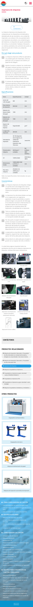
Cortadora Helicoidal (8, 554)
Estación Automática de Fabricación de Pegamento (16, 565)
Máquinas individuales (9, 538)
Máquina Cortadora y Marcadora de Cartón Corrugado (17, 552)
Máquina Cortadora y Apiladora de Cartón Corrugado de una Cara (17, 562)
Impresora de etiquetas (10, 366)
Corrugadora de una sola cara (10, 536)
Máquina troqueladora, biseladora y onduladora (16, 387)
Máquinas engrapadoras (9, 586)
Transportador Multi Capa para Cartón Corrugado (16, 542)
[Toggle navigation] (30, 3)
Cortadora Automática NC (9, 556)
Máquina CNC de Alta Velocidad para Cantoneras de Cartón (16, 525)
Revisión (16, 604)
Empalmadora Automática (10, 545)
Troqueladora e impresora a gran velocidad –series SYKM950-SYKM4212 (15, 374)
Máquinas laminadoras (9, 584)
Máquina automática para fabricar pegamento (15, 593)
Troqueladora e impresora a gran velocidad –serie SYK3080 (17, 383)
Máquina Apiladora (8, 559)
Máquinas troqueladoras (9, 575)
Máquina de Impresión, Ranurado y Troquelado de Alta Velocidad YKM (16, 361)
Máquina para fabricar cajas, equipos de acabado (15, 578)
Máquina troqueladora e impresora (13, 369)
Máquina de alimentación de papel (16, 466)
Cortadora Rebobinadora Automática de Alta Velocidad (14, 521)
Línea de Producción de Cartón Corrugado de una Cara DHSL (17, 508)
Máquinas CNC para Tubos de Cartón (12, 517)
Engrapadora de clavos (16, 442)
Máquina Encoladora (8, 547)
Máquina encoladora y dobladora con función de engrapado (15, 596)
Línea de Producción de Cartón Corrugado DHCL (15, 505)
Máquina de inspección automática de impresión (16, 490)
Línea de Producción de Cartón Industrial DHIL (15, 512)
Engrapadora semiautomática (16, 418)
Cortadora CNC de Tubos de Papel (12, 528)
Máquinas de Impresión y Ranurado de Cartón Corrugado (15, 581)
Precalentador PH (7, 540)
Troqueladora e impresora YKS (12, 378)
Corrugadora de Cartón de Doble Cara (13, 549)
